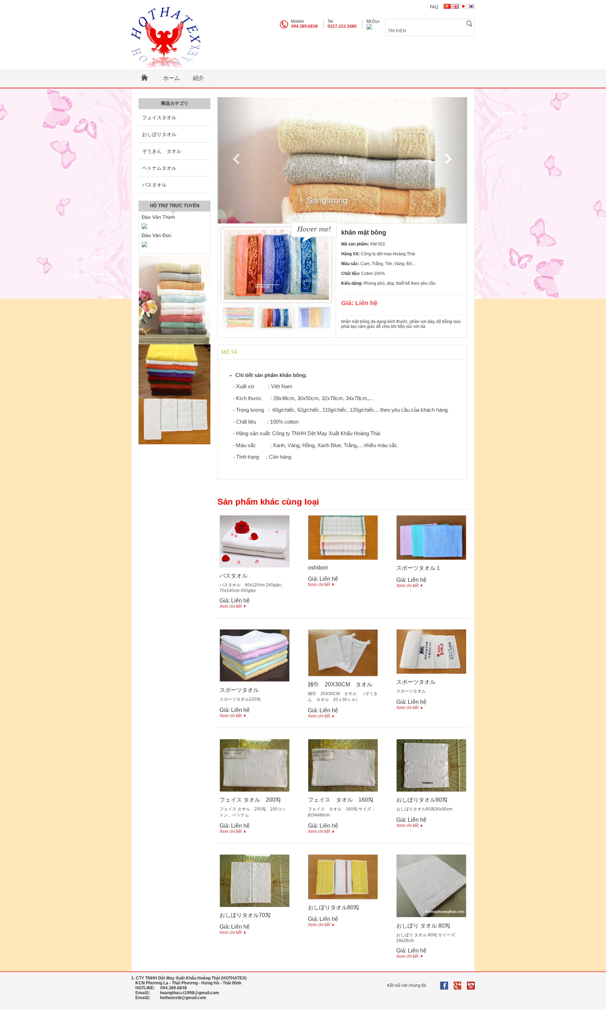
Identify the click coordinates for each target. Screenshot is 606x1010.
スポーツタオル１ (418, 568)
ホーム (171, 78)
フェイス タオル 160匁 (340, 800)
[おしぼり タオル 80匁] (431, 916)
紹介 (198, 78)
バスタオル (154, 185)
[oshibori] (343, 558)
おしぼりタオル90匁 (421, 800)
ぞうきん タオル (161, 151)
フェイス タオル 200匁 (250, 800)
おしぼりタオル (159, 134)
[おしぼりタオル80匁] (343, 898)
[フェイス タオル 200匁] (255, 790)
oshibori (318, 568)
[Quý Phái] (174, 396)
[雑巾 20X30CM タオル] (343, 675)
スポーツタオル (239, 690)
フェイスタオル (159, 117)
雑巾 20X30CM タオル (340, 684)
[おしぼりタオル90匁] (431, 790)
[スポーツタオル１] (431, 558)
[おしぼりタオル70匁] (255, 905)
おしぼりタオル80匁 (333, 907)
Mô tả (229, 352)
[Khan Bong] (166, 37)
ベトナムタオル (159, 168)
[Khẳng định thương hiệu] (174, 442)
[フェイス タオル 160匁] (343, 790)
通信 (144, 79)
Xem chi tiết (231, 606)
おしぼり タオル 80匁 (423, 926)
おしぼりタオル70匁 (245, 915)
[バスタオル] (255, 566)
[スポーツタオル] (255, 680)
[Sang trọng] (174, 343)
